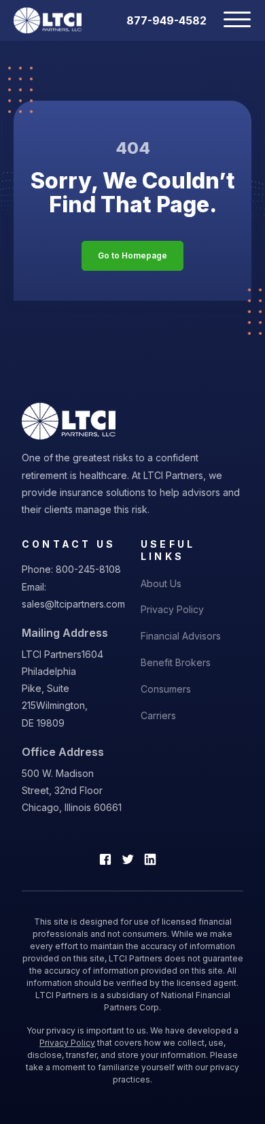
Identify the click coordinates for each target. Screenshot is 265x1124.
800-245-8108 (88, 569)
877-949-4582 (166, 20)
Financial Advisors (181, 636)
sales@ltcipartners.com (73, 604)
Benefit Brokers (176, 662)
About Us (161, 583)
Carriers (158, 715)
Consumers (166, 689)
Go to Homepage (132, 255)
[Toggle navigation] (229, 20)
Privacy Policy (172, 609)
